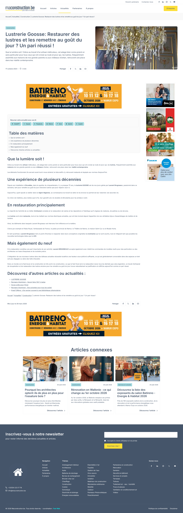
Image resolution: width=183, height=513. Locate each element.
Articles (53, 8)
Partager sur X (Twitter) (75, 68)
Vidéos (115, 492)
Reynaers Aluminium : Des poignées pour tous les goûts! (31, 288)
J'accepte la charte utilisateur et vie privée (122, 441)
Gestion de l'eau (93, 470)
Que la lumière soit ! (18, 138)
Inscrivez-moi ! (113, 446)
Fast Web (56, 508)
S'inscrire (171, 8)
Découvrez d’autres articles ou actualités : (26, 150)
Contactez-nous (147, 2)
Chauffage (66, 481)
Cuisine (64, 487)
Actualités (64, 8)
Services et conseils (120, 476)
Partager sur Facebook (70, 68)
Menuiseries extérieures (96, 484)
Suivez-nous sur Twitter (170, 2)
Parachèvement (93, 495)
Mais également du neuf (19, 147)
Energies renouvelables (70, 495)
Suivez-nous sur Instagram (167, 2)
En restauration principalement (21, 144)
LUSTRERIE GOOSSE (18, 279)
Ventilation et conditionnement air (125, 490)
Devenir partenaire (132, 2)
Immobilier (91, 476)
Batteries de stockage (70, 473)
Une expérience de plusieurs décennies (25, 141)
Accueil (43, 8)
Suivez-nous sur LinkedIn (163, 2)
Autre (64, 470)
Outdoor (91, 490)
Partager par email (85, 68)
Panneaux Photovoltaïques (97, 492)
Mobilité (90, 487)
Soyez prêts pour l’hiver (19, 285)
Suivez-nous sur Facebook (159, 2)
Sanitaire (116, 470)
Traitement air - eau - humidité (124, 484)
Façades (91, 468)
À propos (89, 8)
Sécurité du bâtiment (120, 473)
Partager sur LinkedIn (80, 68)
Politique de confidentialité (158, 508)
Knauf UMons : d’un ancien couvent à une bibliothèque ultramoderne (35, 290)
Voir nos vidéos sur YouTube (174, 2)
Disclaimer (173, 508)
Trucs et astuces (119, 487)
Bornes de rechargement (71, 476)
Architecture (66, 468)
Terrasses (116, 479)
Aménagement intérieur (70, 465)
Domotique (66, 490)
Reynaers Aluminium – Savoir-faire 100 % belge (28, 282)
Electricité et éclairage (70, 492)
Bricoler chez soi (68, 479)
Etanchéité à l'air (94, 465)
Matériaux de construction (97, 481)
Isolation (91, 479)
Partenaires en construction (123, 465)
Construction (25, 17)
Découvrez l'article (55, 411)
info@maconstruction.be (17, 491)
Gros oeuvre (92, 473)
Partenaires (77, 8)
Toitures (116, 481)
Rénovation (117, 468)
